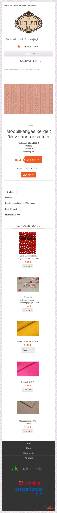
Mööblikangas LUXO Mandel (28, 422)
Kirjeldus (10, 192)
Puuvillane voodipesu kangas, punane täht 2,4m (28, 257)
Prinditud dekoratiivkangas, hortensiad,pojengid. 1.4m (28, 300)
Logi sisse (14, 5)
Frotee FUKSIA (27, 382)
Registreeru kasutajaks (27, 5)
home (6, 69)
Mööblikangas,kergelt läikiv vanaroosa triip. (25, 69)
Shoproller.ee (50, 507)
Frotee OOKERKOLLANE (28, 341)
